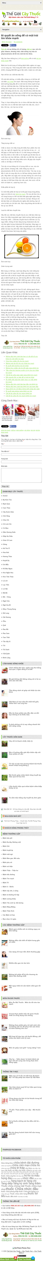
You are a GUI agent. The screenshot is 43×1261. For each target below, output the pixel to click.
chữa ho (35, 1165)
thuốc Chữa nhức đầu (22, 1189)
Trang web (4, 459)
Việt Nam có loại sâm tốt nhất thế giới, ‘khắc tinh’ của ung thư (24, 702)
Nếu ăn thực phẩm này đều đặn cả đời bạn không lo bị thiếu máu (24, 714)
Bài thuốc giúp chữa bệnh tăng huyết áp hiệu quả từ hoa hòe (25, 776)
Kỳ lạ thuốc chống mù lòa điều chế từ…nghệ (24, 1122)
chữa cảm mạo (21, 1165)
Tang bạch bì (18, 1180)
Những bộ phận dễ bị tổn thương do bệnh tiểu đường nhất (23, 975)
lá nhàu (15, 1178)
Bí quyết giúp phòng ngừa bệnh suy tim (19, 391)
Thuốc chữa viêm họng (18, 1194)
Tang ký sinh (20, 1183)
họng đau (6, 1178)
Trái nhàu (20, 1196)
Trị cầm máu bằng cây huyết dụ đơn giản (25, 798)
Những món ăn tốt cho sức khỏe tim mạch (20, 363)
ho (25, 1175)
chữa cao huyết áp (6, 1165)
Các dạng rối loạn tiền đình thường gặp (24, 952)
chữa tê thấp (17, 1168)
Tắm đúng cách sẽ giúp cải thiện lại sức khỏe (24, 691)
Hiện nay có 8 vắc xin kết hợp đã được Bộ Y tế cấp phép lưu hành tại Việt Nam (24, 1076)
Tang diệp (7, 1183)
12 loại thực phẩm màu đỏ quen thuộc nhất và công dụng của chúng (24, 1014)
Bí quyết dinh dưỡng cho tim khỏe (17, 366)
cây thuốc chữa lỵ (25, 1170)
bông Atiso (9, 1163)
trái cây (33, 430)
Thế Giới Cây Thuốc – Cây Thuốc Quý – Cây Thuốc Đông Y (24, 1252)
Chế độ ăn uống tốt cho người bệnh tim (19, 393)
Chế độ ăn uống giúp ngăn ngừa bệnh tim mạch (21, 375)
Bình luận (4, 466)
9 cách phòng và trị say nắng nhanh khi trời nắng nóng (24, 725)
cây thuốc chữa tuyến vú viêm (26, 1173)
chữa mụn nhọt (5, 1168)
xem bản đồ (27, 1229)
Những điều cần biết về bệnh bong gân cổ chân (24, 941)
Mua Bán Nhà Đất (13, 816)
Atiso (3, 1163)
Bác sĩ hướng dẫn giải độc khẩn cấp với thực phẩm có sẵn (24, 753)
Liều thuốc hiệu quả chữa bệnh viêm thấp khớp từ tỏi (25, 787)
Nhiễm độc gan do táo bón (19, 963)
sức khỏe (10, 81)
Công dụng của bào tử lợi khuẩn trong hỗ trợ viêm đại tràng (25, 1099)
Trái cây (4, 49)
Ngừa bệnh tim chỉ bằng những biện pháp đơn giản (23, 389)
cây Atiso (28, 1168)
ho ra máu (33, 1175)
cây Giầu (35, 1168)
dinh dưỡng (25, 58)
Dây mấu (21, 1176)
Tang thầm (34, 1183)
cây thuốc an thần (11, 1170)
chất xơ (29, 49)
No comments (18, 42)
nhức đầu (28, 1178)
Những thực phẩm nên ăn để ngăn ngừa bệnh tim (22, 368)
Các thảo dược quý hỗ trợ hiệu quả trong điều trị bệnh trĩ (25, 1088)
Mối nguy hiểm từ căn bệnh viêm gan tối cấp (25, 986)
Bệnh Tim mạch (7, 42)
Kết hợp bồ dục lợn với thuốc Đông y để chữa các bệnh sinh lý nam (25, 1037)
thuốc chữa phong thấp (9, 1191)
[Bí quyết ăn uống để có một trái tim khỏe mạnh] (21, 123)
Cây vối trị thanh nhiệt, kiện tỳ (21, 741)
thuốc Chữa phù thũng (27, 1191)
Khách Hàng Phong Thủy (17, 828)
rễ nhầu (8, 1181)
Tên (2, 444)
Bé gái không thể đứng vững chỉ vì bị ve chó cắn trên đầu (25, 680)
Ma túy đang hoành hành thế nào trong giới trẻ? (24, 1133)
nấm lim (36, 1178)
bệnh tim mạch (20, 194)
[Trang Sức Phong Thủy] (21, 349)
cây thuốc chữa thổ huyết (11, 1173)
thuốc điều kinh (11, 1196)
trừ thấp (25, 1196)
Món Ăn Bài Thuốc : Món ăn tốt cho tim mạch (24, 1003)
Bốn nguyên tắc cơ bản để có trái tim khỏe (20, 377)
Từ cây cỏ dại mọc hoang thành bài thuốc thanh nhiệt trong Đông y (25, 764)
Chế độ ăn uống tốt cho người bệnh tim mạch (21, 396)
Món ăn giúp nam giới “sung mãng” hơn (25, 1048)
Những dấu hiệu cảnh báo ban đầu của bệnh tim (22, 384)
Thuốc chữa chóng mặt (12, 1186)
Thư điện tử (5, 451)
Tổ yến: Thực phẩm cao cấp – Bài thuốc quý (24, 1110)
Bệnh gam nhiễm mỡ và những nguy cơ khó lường (24, 930)
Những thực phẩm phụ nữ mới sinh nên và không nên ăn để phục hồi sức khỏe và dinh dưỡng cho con (24, 1026)
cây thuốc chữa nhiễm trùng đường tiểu (18, 1172)
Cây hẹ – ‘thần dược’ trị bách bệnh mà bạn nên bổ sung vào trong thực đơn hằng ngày (24, 1060)
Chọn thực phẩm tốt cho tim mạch (17, 361)
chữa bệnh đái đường (26, 1162)
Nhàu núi (19, 1178)
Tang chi (31, 1180)
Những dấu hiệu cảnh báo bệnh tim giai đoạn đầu (22, 386)
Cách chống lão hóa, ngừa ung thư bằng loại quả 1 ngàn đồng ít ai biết (25, 668)
